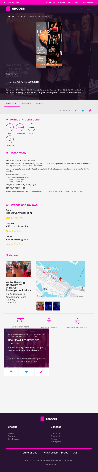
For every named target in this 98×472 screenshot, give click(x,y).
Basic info (11, 103)
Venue (39, 103)
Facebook (55, 436)
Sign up (61, 2)
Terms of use (29, 452)
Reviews (26, 103)
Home (11, 16)
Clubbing (21, 16)
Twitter (54, 439)
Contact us (56, 433)
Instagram (56, 441)
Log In (74, 2)
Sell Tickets (13, 439)
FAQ (74, 452)
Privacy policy (49, 452)
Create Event (87, 3)
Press (64, 452)
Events (11, 436)
